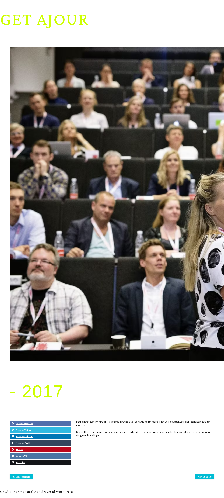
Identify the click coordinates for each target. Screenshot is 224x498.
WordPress (64, 491)
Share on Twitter (23, 430)
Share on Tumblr (23, 443)
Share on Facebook (24, 423)
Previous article (23, 476)
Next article (203, 476)
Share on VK (21, 456)
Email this (20, 462)
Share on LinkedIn (24, 436)
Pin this (19, 449)
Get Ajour (44, 19)
